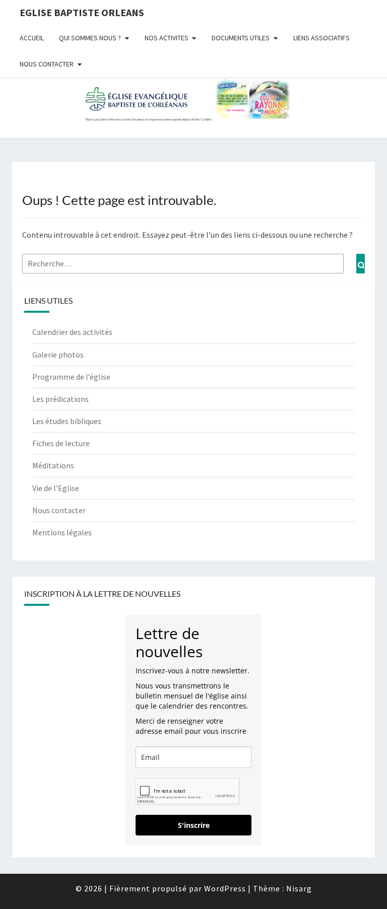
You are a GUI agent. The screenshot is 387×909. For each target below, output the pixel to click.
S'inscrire (194, 825)
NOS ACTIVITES (166, 37)
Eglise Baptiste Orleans (82, 12)
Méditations (53, 465)
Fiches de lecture (61, 443)
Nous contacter (59, 510)
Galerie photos (58, 354)
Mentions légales (62, 532)
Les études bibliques (66, 421)
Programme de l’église (71, 377)
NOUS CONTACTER (47, 63)
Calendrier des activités (72, 332)
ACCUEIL (32, 37)
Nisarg (299, 888)
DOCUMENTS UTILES (241, 37)
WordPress (225, 888)
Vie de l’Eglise (55, 488)
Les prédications (60, 399)
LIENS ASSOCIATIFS (321, 37)
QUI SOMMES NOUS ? (90, 37)
